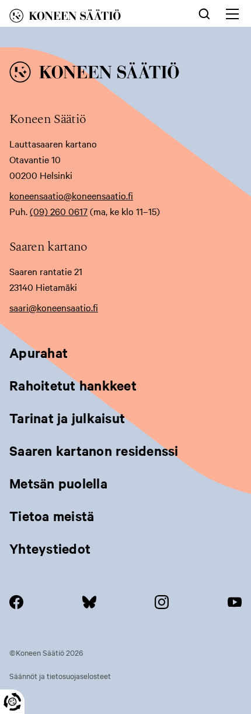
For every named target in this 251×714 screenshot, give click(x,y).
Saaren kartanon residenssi (94, 450)
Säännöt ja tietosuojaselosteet (60, 675)
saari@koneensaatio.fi (53, 307)
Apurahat (38, 352)
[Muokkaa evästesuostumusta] (12, 702)
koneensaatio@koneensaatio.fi (71, 195)
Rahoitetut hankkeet (73, 385)
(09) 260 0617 (59, 211)
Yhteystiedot (49, 548)
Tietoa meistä (51, 516)
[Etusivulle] (83, 18)
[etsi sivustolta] (204, 12)
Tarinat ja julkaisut (67, 418)
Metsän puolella (58, 483)
